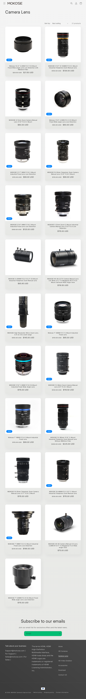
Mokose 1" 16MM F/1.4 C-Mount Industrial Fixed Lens (23, 438)
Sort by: (47, 23)
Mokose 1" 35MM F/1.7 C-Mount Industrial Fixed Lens (63, 333)
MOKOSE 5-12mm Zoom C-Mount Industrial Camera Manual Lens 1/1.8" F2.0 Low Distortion (63, 226)
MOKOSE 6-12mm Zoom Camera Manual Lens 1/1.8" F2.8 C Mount (23, 121)
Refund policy (37, 692)
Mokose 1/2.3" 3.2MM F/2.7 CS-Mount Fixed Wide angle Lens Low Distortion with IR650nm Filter (23, 67)
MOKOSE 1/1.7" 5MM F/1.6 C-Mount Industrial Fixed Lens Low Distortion (23, 173)
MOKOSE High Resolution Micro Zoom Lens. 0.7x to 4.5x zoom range (23, 333)
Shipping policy (49, 692)
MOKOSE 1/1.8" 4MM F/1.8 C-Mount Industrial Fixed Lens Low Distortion (23, 225)
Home (60, 646)
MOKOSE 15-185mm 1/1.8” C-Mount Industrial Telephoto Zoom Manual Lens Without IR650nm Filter (63, 439)
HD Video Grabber (65, 661)
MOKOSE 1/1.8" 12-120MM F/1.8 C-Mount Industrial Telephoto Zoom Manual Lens (63, 67)
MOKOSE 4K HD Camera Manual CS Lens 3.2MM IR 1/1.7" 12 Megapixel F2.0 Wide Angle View (63, 545)
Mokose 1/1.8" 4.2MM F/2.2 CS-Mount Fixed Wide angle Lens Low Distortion (63, 121)
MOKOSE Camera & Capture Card (21, 692)
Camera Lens (63, 656)
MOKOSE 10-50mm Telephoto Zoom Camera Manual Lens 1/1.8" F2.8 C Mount (63, 173)
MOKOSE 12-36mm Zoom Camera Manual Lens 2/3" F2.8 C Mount (63, 386)
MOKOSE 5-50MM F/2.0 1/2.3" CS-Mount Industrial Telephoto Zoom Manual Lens (23, 279)
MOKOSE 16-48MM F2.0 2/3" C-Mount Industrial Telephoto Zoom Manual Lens (63, 492)
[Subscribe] (59, 633)
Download (62, 670)
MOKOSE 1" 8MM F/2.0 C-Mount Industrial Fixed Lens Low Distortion (23, 545)
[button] (4, 3)
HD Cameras (63, 651)
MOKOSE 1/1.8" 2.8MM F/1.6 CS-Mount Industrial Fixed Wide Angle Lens (23, 386)
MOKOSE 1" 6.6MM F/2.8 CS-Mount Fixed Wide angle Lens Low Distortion (23, 599)
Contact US (62, 675)
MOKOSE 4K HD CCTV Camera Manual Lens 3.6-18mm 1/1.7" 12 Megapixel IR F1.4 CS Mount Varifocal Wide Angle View (63, 280)
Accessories (62, 665)
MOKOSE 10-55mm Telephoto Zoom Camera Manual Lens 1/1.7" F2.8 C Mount (23, 492)
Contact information (62, 692)
